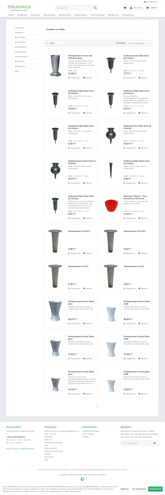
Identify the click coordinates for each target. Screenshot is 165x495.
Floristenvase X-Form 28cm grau (81, 372)
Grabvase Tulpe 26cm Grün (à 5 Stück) (81, 127)
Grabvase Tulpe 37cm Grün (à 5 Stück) (81, 197)
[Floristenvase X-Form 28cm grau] (55, 381)
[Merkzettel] (125, 7)
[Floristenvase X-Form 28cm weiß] (111, 381)
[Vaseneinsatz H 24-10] (111, 276)
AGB (46, 445)
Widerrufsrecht (50, 448)
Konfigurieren (155, 489)
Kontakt (85, 437)
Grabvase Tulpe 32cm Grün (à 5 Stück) (136, 92)
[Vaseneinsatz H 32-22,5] (55, 241)
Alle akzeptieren (139, 489)
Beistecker (19, 32)
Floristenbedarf (21, 56)
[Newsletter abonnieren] (154, 443)
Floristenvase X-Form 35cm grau (81, 337)
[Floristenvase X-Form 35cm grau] (55, 346)
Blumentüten (20, 37)
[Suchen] (95, 7)
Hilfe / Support (88, 434)
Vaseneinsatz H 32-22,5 (79, 231)
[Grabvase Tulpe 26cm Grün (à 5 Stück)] (55, 135)
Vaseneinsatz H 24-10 (134, 266)
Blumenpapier (21, 47)
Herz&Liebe (19, 28)
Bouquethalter (21, 52)
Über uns (48, 440)
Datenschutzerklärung (53, 451)
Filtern (52, 43)
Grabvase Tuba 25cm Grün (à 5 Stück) (136, 56)
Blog (16, 71)
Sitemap (47, 454)
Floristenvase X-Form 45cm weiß (137, 302)
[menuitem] (76, 7)
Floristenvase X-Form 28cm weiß (137, 372)
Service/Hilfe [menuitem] (151, 2)
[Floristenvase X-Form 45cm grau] (55, 311)
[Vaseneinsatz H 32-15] (55, 276)
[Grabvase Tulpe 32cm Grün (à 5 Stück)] (111, 100)
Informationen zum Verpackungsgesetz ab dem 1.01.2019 (61, 432)
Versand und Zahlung (53, 442)
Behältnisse (19, 61)
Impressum (49, 457)
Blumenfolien (20, 42)
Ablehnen (125, 489)
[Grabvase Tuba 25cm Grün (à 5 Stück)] (111, 65)
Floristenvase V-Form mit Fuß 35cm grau (80, 56)
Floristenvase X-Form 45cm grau (81, 302)
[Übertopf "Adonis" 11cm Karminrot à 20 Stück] (111, 206)
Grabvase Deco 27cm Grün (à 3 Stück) (82, 162)
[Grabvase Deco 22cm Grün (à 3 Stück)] (111, 135)
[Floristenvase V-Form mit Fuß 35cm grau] (55, 65)
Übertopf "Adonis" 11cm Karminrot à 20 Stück (135, 197)
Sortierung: (120, 43)
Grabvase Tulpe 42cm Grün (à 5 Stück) (81, 92)
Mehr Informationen (73, 491)
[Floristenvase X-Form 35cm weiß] (111, 346)
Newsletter (48, 437)
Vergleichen (75, 78)
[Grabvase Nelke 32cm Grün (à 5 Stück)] (111, 171)
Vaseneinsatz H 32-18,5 (134, 231)
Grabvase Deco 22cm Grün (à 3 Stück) (137, 127)
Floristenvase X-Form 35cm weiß (137, 337)
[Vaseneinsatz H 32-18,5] (111, 241)
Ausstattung (20, 66)
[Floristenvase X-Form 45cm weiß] (111, 311)
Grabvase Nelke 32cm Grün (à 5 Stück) (137, 162)
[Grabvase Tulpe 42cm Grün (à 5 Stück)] (55, 100)
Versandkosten (79, 470)
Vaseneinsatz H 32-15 (78, 266)
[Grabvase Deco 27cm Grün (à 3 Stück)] (55, 171)
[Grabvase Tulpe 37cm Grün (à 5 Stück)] (55, 206)
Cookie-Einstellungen (91, 431)
